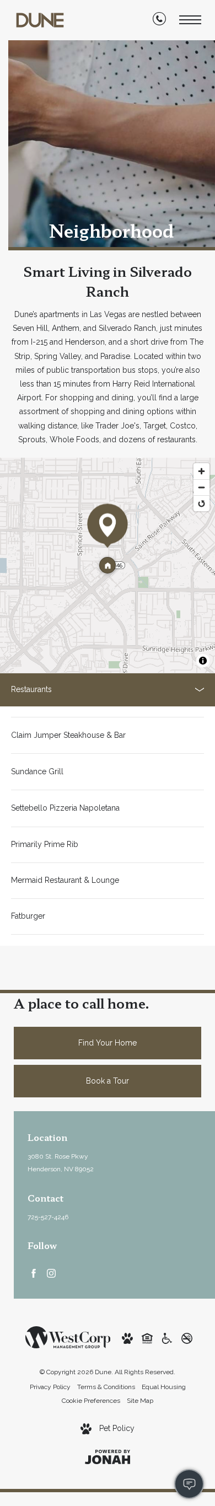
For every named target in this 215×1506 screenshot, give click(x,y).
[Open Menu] (190, 20)
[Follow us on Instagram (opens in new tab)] (51, 1272)
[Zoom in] (201, 471)
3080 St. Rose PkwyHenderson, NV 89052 (61, 1163)
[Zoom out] (201, 487)
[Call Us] (159, 21)
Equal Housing (164, 1387)
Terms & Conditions (106, 1387)
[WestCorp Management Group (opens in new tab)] (68, 1336)
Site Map (140, 1401)
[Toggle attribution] (202, 660)
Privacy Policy (50, 1387)
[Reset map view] (201, 503)
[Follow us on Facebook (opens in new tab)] (33, 1272)
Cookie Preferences (91, 1401)
